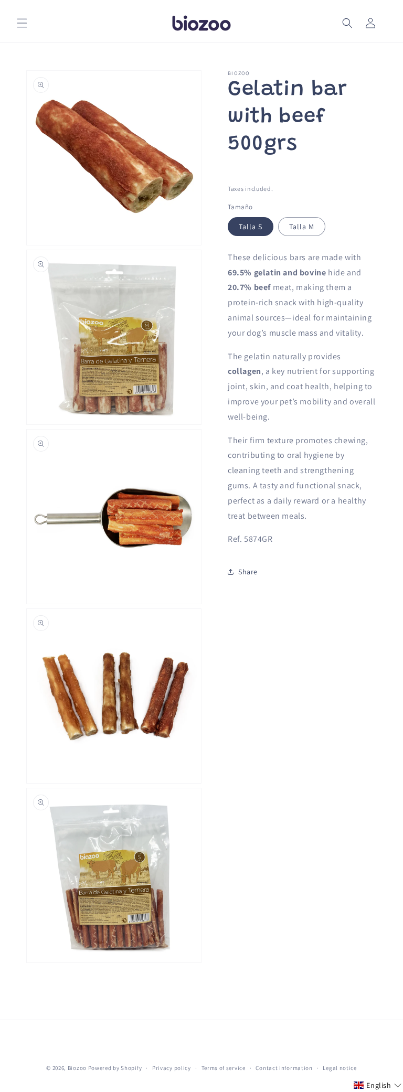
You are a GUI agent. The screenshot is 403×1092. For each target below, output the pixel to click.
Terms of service (224, 1068)
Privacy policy (171, 1068)
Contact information (284, 1068)
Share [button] (248, 571)
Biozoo (77, 1068)
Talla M (301, 226)
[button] (22, 23)
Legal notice (339, 1068)
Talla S (250, 226)
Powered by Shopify (115, 1068)
